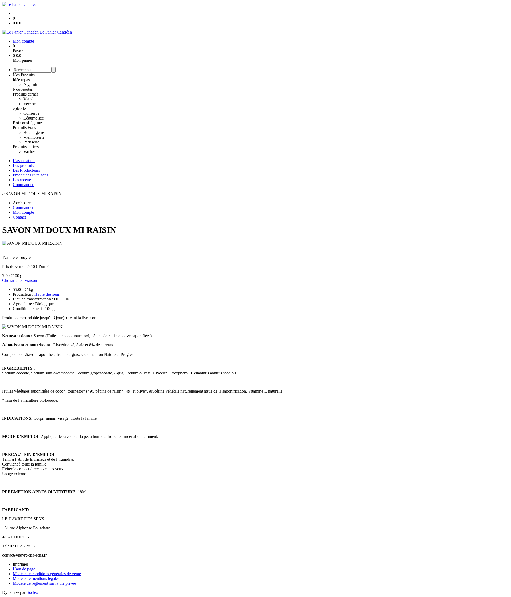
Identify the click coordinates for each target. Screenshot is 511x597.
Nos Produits (24, 75)
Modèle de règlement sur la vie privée (44, 583)
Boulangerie (33, 132)
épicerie (19, 108)
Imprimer (20, 564)
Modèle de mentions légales (36, 578)
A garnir (30, 84)
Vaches (29, 151)
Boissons (20, 123)
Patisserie (31, 142)
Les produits (23, 165)
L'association (24, 160)
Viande (29, 99)
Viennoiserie (33, 137)
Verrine (29, 103)
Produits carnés (25, 94)
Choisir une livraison (19, 280)
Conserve (31, 113)
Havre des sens (47, 294)
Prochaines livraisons (30, 175)
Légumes (35, 123)
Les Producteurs (26, 170)
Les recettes (22, 180)
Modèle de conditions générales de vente (47, 573)
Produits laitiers (26, 147)
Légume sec (33, 118)
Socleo (32, 592)
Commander (23, 184)
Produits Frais (24, 127)
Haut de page (24, 569)
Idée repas (21, 79)
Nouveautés (23, 89)
